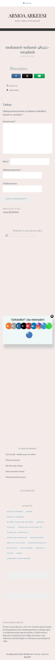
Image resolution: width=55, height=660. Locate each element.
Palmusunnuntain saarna (16, 477)
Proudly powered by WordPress (19, 654)
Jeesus (40, 522)
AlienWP (27, 657)
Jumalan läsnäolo (18, 532)
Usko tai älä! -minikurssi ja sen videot (21, 454)
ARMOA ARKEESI (27, 15)
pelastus (12, 548)
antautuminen (15, 512)
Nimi (6, 161)
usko (19, 553)
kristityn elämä (16, 543)
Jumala (11, 527)
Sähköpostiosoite (12, 170)
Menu (29, 3)
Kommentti (9, 121)
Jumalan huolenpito (30, 527)
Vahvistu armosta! (13, 460)
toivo (10, 553)
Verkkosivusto (10, 183)
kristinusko (37, 538)
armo (29, 512)
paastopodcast (37, 543)
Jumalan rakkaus (17, 538)
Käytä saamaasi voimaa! (15, 471)
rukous (40, 548)
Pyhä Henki (26, 548)
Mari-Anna (14, 90)
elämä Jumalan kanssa (20, 522)
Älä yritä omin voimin (14, 466)
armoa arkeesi (15, 517)
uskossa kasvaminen (19, 558)
